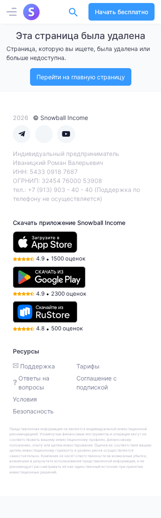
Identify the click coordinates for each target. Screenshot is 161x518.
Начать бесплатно (121, 11)
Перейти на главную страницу (80, 77)
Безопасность (33, 411)
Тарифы (88, 366)
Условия (25, 399)
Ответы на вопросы (33, 382)
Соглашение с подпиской (96, 382)
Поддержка (37, 366)
